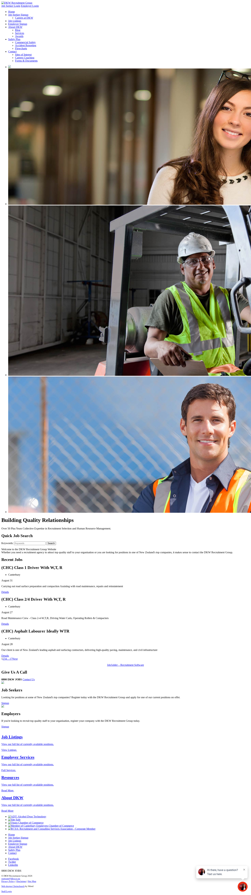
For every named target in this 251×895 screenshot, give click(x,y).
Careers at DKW (24, 17)
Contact (12, 51)
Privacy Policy (8, 881)
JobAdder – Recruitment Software (125, 664)
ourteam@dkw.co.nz (10, 878)
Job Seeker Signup (18, 14)
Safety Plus (14, 39)
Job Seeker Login (10, 5)
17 (11, 658)
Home (11, 11)
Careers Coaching (24, 57)
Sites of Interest (23, 54)
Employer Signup (17, 23)
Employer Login (30, 5)
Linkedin (13, 864)
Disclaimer (21, 881)
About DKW (15, 27)
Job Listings (14, 20)
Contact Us (29, 679)
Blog (17, 30)
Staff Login (6, 891)
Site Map (32, 881)
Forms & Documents (26, 60)
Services (19, 33)
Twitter (12, 861)
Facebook (13, 858)
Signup (5, 703)
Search (51, 543)
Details (5, 592)
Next (15, 658)
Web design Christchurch (13, 886)
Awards (19, 36)
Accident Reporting (25, 45)
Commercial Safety (25, 42)
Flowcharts (21, 48)
